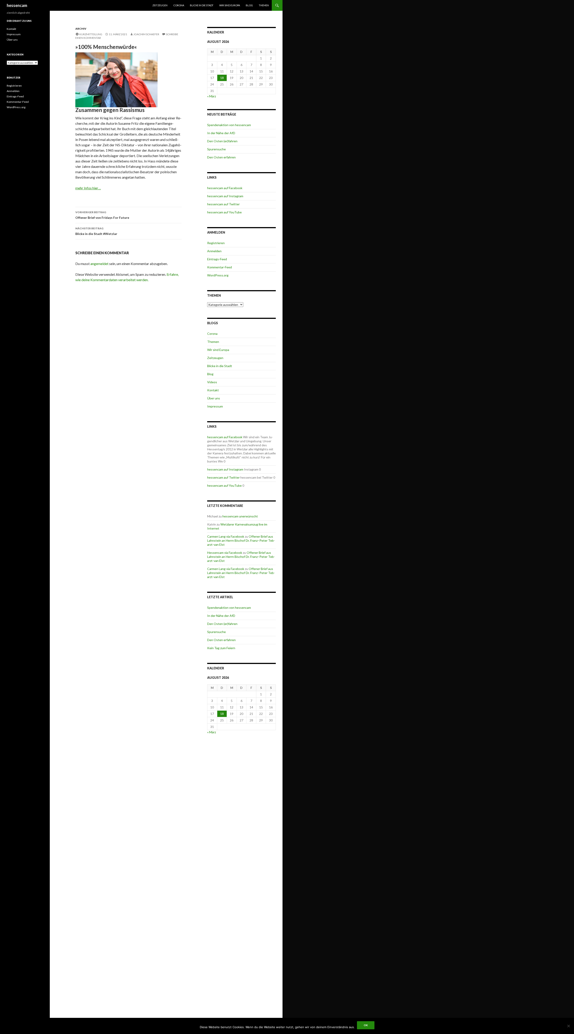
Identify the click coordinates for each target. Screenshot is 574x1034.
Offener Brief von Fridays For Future (102, 214)
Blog (249, 5)
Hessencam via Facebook (224, 552)
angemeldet (99, 263)
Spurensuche (216, 149)
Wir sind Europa (229, 5)
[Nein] (568, 1026)
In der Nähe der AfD (221, 133)
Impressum (215, 406)
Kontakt (213, 390)
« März (211, 96)
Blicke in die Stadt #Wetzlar (96, 231)
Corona (178, 5)
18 (222, 78)
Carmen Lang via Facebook (225, 536)
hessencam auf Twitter (223, 204)
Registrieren (216, 243)
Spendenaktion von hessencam (229, 125)
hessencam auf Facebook (224, 188)
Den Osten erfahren (221, 157)
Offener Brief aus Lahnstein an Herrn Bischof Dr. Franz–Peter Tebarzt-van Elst (241, 540)
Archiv (80, 28)
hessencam (17, 5)
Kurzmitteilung (90, 34)
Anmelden (214, 251)
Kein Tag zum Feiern (221, 648)
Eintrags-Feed (217, 259)
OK (366, 1025)
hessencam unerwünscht (240, 516)
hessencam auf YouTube (224, 212)
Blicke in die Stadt (201, 5)
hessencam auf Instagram (225, 196)
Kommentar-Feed (219, 267)
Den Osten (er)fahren (222, 141)
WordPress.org (217, 275)
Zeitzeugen (159, 5)
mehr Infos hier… (88, 188)
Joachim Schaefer (146, 34)
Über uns (213, 398)
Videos (212, 382)
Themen (264, 5)
